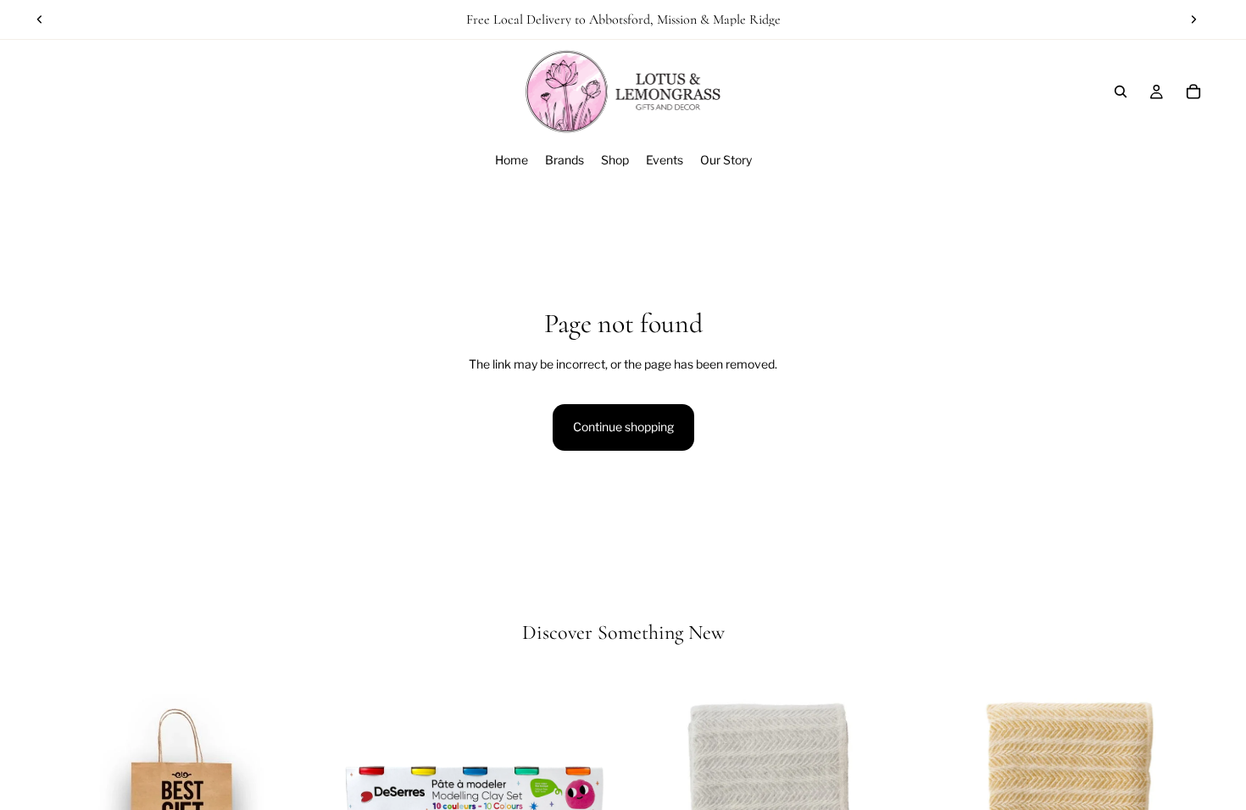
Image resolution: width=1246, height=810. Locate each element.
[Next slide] (1193, 19)
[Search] (1120, 91)
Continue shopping (623, 426)
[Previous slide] (39, 19)
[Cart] (1193, 91)
